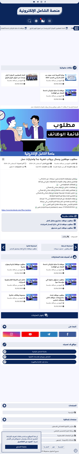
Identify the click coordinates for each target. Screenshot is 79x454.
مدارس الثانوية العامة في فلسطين (63, 426)
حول (53, 447)
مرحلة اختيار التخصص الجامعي (64, 431)
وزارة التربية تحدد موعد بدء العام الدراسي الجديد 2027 (54, 76)
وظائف (65, 107)
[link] (16, 210)
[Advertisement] (39, 48)
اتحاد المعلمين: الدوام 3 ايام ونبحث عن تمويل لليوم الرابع (56, 28)
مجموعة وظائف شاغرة (17, 295)
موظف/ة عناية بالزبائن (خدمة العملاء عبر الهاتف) (18, 28)
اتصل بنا (46, 447)
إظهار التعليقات (37, 315)
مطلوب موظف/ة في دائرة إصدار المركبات (56, 224)
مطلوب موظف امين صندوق (62, 228)
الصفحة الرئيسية (73, 107)
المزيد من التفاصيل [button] (25, 442)
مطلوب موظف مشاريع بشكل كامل (59, 221)
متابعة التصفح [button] (21, 447)
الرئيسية (71, 412)
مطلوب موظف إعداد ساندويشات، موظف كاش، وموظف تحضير (55, 297)
